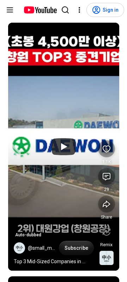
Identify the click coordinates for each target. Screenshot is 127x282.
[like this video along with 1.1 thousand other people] (106, 148)
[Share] (106, 204)
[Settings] (79, 10)
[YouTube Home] (40, 10)
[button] (19, 248)
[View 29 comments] (106, 176)
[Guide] (10, 10)
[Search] (65, 10)
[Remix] (106, 231)
